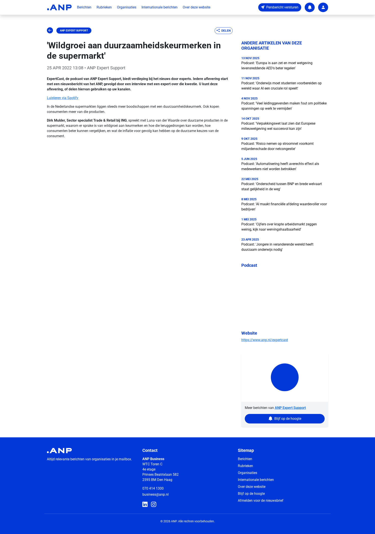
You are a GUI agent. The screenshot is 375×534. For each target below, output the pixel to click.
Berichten (84, 7)
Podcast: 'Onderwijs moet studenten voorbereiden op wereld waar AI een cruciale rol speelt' (281, 85)
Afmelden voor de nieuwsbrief (260, 500)
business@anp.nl (155, 494)
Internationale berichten (159, 7)
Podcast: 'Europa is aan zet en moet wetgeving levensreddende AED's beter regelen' (276, 65)
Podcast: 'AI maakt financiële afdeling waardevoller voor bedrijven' (284, 206)
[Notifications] (310, 7)
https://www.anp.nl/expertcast (264, 340)
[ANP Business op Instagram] (153, 504)
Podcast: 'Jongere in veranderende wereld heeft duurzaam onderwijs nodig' (277, 247)
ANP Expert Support (74, 30)
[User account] (323, 7)
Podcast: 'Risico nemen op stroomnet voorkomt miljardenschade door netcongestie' (277, 146)
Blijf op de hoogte (251, 494)
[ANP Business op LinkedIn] (145, 504)
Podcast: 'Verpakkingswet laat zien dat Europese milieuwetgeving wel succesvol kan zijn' (278, 126)
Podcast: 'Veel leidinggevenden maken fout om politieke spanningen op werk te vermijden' (284, 106)
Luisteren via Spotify (62, 98)
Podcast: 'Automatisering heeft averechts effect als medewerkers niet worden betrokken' (280, 166)
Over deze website (196, 7)
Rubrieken (104, 7)
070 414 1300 (153, 488)
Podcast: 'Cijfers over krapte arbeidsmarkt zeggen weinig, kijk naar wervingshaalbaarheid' (279, 226)
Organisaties (126, 7)
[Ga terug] (50, 30)
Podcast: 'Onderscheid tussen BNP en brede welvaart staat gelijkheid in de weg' (281, 186)
